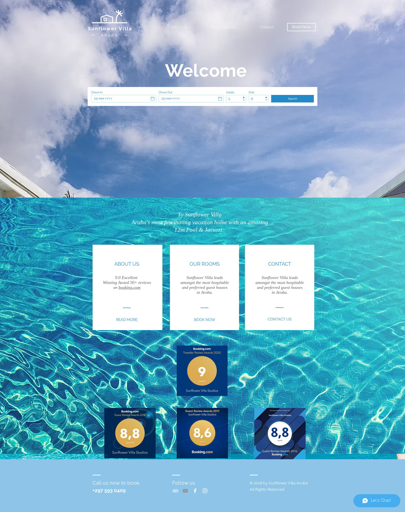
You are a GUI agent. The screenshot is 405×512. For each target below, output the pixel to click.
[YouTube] (185, 491)
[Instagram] (205, 491)
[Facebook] (195, 491)
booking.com (129, 287)
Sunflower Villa (110, 28)
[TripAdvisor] (175, 491)
